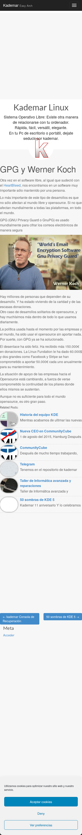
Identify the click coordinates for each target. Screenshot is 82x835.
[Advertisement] (41, 54)
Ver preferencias (41, 825)
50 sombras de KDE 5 (37, 499)
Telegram (27, 464)
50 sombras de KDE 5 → (62, 617)
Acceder (8, 635)
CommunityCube (33, 447)
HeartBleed (12, 185)
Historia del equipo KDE (39, 414)
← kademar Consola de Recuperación (18, 619)
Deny (41, 813)
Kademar (17, 5)
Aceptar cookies (41, 801)
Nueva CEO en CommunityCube (45, 431)
